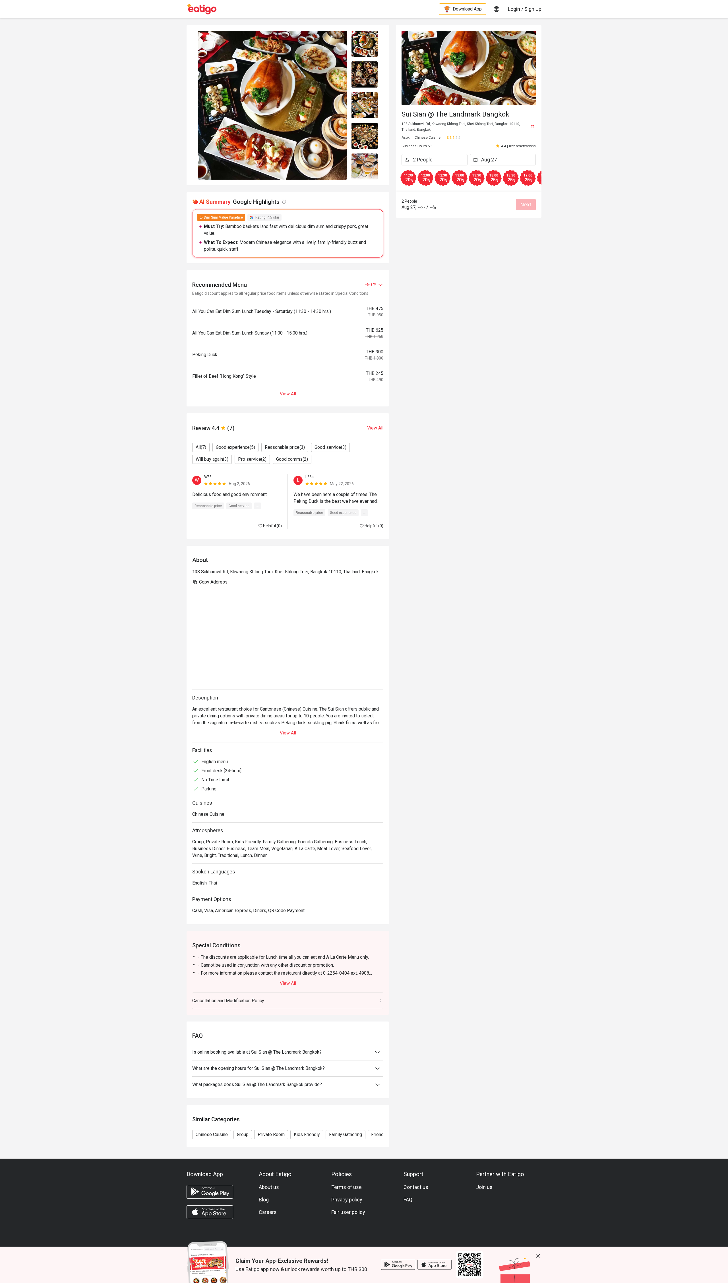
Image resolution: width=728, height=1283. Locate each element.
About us (269, 1187)
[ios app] (210, 1212)
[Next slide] (364, 176)
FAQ (408, 1200)
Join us (484, 1187)
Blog (264, 1200)
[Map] (532, 126)
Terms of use (346, 1187)
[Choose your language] (496, 9)
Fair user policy (348, 1212)
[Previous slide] (364, 34)
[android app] (210, 1192)
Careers (268, 1212)
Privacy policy (346, 1200)
